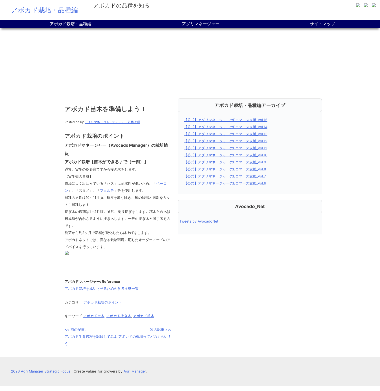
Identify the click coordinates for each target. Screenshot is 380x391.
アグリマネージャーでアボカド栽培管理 (112, 122)
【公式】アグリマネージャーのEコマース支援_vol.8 (225, 169)
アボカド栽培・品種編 (44, 10)
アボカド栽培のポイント (102, 302)
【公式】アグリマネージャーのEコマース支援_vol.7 (225, 176)
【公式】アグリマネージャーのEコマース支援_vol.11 (225, 148)
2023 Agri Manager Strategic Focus (41, 371)
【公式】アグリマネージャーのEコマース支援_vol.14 (225, 127)
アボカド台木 (93, 316)
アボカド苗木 (143, 316)
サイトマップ (322, 23)
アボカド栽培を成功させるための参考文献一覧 (102, 288)
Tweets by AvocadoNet (198, 221)
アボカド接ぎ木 (118, 316)
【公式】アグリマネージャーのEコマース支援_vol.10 (225, 155)
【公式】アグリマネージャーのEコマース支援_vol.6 (225, 183)
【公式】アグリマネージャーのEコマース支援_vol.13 (225, 134)
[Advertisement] (190, 61)
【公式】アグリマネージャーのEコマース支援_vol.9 (225, 162)
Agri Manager (135, 371)
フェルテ (107, 190)
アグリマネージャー (200, 23)
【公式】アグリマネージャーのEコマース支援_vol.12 (225, 141)
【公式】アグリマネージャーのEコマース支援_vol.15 (225, 120)
